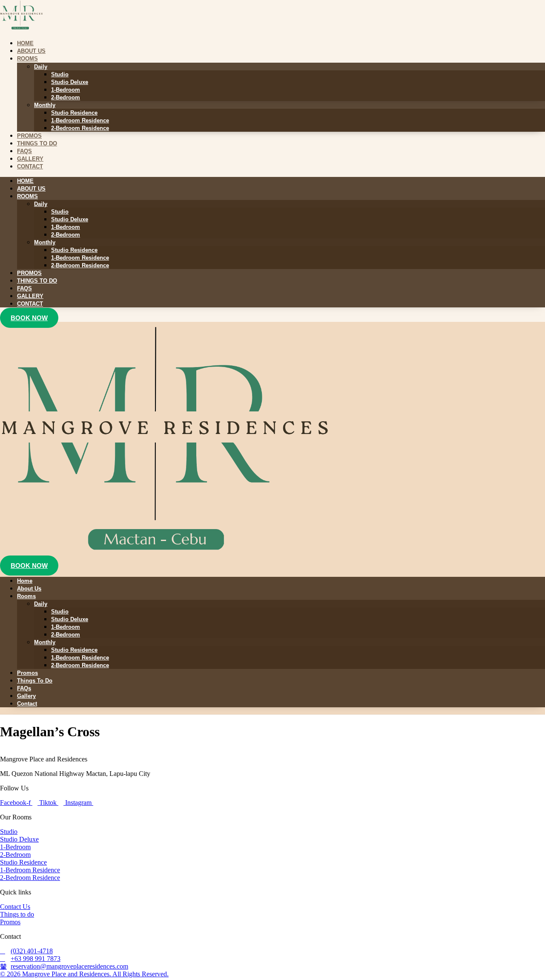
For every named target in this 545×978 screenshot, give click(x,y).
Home (25, 181)
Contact (30, 166)
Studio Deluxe (69, 82)
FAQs (24, 288)
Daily (40, 67)
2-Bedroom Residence (80, 128)
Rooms (27, 58)
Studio (60, 74)
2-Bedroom (65, 97)
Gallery (30, 296)
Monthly (44, 105)
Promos (29, 273)
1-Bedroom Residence (80, 120)
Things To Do (37, 281)
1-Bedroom (65, 90)
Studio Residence (74, 113)
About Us (31, 188)
